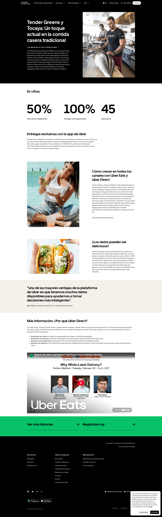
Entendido (154, 512)
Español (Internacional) (114, 491)
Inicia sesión (127, 3)
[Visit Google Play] (33, 501)
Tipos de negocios (73, 3)
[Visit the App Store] (46, 501)
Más (85, 3)
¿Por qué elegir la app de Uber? (43, 3)
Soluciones (59, 3)
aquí (151, 506)
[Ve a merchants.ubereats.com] (25, 3)
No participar (144, 512)
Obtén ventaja (113, 3)
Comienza (137, 3)
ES (106, 3)
